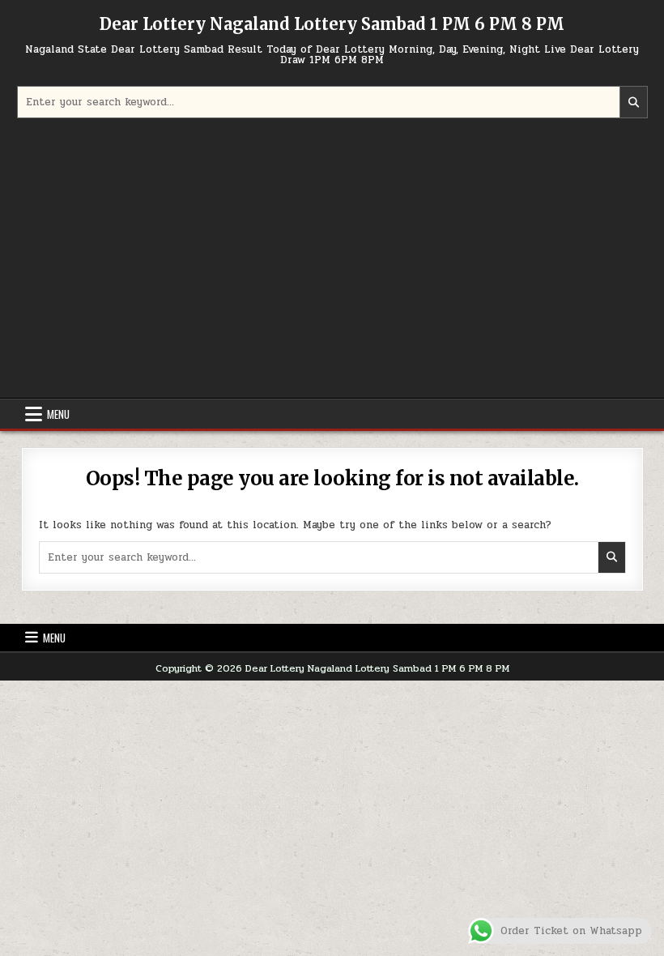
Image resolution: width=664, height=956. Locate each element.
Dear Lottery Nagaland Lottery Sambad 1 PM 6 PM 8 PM (332, 24)
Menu (58, 414)
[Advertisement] (332, 260)
